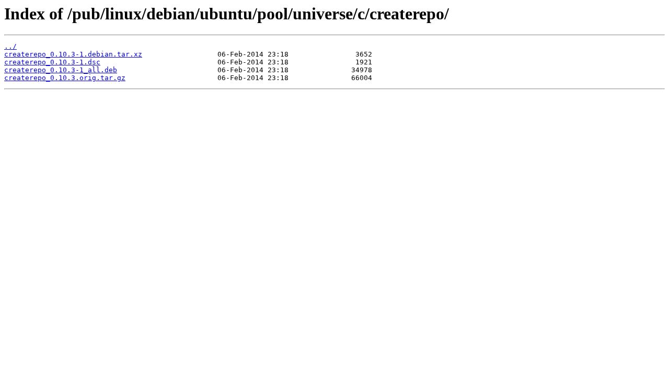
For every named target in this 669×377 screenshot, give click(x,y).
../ (10, 46)
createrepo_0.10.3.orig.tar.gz (64, 78)
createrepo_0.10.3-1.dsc (52, 62)
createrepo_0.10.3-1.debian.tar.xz (73, 54)
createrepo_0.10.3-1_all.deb (60, 70)
